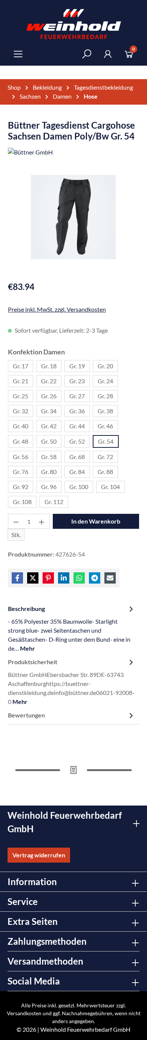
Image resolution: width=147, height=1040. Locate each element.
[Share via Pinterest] (48, 578)
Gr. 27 (77, 395)
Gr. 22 (49, 380)
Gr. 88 (105, 471)
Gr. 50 (49, 441)
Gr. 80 (49, 471)
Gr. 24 (105, 380)
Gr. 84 (77, 471)
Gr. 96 (49, 486)
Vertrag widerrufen (38, 854)
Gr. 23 (77, 380)
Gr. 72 (105, 456)
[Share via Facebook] (17, 578)
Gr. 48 (20, 441)
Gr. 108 (22, 501)
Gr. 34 (49, 410)
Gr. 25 (20, 395)
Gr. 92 (20, 486)
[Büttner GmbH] (73, 153)
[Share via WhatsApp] (79, 578)
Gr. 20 (105, 365)
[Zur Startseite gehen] (73, 24)
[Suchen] (86, 54)
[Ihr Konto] (107, 54)
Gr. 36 (77, 410)
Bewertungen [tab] (26, 715)
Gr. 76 (20, 471)
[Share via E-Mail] (110, 578)
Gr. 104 (110, 486)
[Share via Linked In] (63, 578)
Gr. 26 (49, 395)
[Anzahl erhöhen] (42, 521)
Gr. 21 (20, 380)
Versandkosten (24, 1013)
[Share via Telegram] (94, 578)
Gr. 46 (105, 425)
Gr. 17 (20, 365)
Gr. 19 (77, 365)
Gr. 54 (105, 441)
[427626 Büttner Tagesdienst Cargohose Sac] (73, 217)
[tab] (71, 628)
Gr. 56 (20, 456)
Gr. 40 (20, 425)
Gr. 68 (77, 456)
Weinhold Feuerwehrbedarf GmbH (85, 1029)
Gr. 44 (77, 425)
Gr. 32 (20, 410)
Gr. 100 (78, 486)
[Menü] (18, 54)
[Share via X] (32, 578)
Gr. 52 (77, 441)
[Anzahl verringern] (16, 521)
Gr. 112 (53, 501)
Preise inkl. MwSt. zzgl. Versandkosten (57, 309)
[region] (73, 224)
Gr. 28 (105, 395)
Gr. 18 (49, 365)
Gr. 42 (49, 425)
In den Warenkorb (95, 521)
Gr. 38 (105, 410)
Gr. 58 (49, 456)
